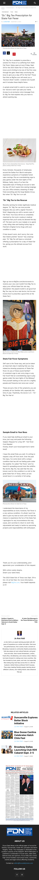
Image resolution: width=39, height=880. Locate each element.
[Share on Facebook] (4, 53)
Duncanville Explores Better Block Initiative (26, 720)
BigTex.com (15, 582)
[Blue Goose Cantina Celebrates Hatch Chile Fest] (7, 735)
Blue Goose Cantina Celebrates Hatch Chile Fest (25, 735)
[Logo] (19, 835)
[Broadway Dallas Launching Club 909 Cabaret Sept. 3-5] (7, 749)
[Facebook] (17, 875)
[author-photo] (19, 635)
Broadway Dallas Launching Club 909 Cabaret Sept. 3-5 (25, 749)
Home (3, 7)
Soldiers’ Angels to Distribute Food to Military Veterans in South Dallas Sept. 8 (9, 621)
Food (12, 11)
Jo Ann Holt (6, 21)
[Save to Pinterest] (14, 53)
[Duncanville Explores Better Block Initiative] (7, 719)
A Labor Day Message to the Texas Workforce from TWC (29, 620)
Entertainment (10, 7)
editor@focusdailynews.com (23, 863)
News (16, 11)
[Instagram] (22, 875)
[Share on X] (8, 53)
